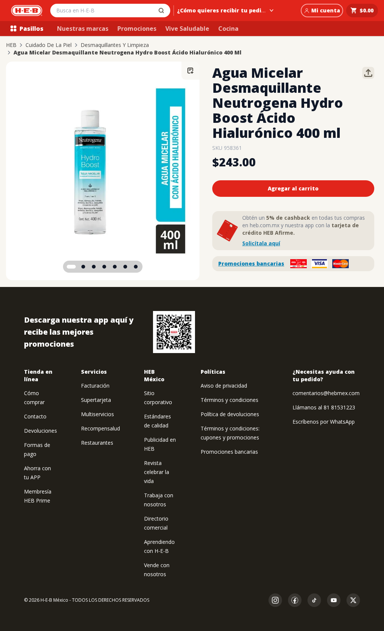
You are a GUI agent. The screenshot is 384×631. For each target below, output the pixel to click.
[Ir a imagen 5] (114, 266)
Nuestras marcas (82, 28)
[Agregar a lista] (191, 71)
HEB (11, 45)
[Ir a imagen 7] (136, 266)
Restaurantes (97, 442)
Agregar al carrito (293, 188)
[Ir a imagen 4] (104, 266)
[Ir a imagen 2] (83, 266)
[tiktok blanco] (314, 600)
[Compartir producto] (368, 73)
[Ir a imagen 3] (94, 266)
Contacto (35, 416)
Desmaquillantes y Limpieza (115, 45)
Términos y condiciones (229, 399)
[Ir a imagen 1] (71, 266)
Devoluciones (40, 430)
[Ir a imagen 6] (125, 266)
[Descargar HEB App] (174, 332)
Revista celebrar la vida (156, 472)
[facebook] (295, 600)
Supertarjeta (96, 399)
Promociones (136, 28)
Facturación (95, 385)
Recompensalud (100, 428)
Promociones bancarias (251, 263)
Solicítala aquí (261, 243)
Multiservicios (97, 414)
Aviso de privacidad (224, 385)
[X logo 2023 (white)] (353, 600)
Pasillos (32, 28)
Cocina (228, 28)
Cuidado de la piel (49, 45)
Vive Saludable (187, 28)
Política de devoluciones (230, 414)
